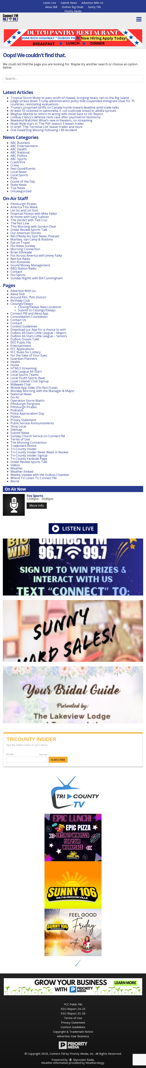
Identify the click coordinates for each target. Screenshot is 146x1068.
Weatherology (95, 1063)
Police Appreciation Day (27, 413)
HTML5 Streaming (23, 368)
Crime (14, 165)
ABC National (19, 152)
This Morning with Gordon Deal (33, 226)
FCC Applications (22, 349)
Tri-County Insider (23, 449)
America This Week (24, 207)
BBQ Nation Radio (23, 268)
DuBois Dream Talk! (24, 339)
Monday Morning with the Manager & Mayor (42, 391)
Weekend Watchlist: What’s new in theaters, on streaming (51, 120)
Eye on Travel (20, 243)
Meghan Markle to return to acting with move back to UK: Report (56, 114)
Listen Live (49, 3)
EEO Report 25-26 (73, 1013)
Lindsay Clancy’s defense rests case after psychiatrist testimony (55, 117)
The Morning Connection (28, 442)
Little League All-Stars (26, 371)
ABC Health (18, 149)
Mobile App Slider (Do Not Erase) (33, 388)
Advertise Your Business (73, 1036)
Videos (15, 465)
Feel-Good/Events (23, 168)
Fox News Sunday (22, 246)
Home (14, 365)
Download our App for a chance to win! (38, 329)
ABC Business (20, 143)
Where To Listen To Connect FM (33, 478)
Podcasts (16, 410)
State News (18, 185)
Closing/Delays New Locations (39, 307)
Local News (18, 172)
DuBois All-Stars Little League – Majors (38, 333)
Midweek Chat (20, 384)
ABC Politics (18, 156)
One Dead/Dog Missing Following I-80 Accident (44, 130)
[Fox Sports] (14, 505)
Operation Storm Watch (27, 400)
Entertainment (20, 346)
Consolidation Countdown (29, 317)
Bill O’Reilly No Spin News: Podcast (34, 236)
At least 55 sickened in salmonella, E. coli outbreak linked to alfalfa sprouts (63, 111)
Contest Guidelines (23, 326)
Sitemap (16, 430)
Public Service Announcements (32, 423)
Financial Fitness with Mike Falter (33, 213)
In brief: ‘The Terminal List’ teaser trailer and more (46, 127)
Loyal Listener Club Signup (29, 381)
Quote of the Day (22, 181)
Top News (17, 188)
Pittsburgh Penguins (25, 404)
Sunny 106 (94, 7)
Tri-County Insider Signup (29, 455)
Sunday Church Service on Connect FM (37, 436)
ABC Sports (18, 159)
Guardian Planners (23, 359)
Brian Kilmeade (21, 252)
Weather (16, 468)
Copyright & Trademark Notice (73, 1031)
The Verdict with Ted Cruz (28, 220)
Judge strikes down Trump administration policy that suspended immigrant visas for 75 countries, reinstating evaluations (72, 102)
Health (15, 362)
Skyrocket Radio (83, 1060)
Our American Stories (25, 233)
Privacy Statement (23, 420)
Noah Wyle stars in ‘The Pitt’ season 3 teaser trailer (47, 123)
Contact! (16, 272)
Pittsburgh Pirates (23, 204)
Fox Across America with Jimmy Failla (36, 255)
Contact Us (18, 320)
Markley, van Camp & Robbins (31, 239)
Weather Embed (21, 471)
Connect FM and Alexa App (29, 313)
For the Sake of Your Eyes (28, 355)
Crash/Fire (17, 162)
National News (21, 394)
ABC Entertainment (24, 146)
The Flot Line (19, 223)
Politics (15, 417)
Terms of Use (20, 439)
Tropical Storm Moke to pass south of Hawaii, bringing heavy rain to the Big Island (69, 98)
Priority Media (73, 11)
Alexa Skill (51, 7)
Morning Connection (25, 249)
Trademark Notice (23, 446)
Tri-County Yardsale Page (28, 459)
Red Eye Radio (20, 259)
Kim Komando (20, 262)
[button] (139, 19)
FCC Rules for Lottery (25, 352)
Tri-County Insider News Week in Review (39, 452)
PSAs (13, 178)
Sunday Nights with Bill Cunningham (36, 278)
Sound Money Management (30, 265)
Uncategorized (20, 191)
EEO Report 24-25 (73, 1009)
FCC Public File (73, 1004)
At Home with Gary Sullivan (29, 217)
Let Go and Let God (24, 210)
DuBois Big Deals (72, 7)
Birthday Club (20, 300)
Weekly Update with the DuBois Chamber (39, 475)
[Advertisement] (73, 37)
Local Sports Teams (24, 375)
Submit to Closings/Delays (37, 310)
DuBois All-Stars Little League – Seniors (38, 336)
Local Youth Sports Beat (27, 378)
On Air (14, 397)
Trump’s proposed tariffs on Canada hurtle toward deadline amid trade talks (64, 107)
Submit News (69, 3)
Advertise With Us (92, 3)
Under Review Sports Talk (28, 230)
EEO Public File (20, 342)
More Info (36, 505)
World (14, 481)
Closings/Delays (21, 304)
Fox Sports (18, 275)
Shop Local (18, 426)
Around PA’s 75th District (28, 297)
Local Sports (19, 175)
